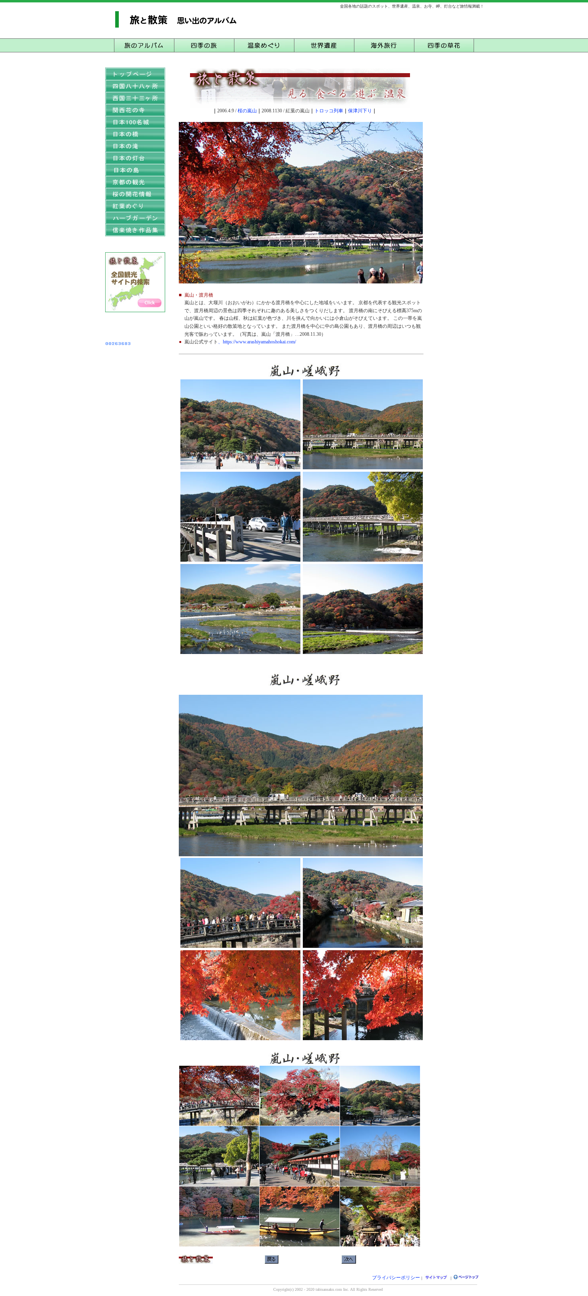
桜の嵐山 (247, 111)
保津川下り (360, 111)
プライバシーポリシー (396, 1277)
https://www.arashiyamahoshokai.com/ (259, 342)
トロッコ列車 (328, 111)
